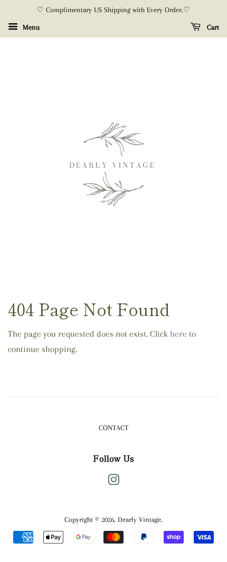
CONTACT (113, 427)
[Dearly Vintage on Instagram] (113, 482)
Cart (212, 27)
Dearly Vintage (139, 519)
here (178, 334)
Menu (30, 27)
